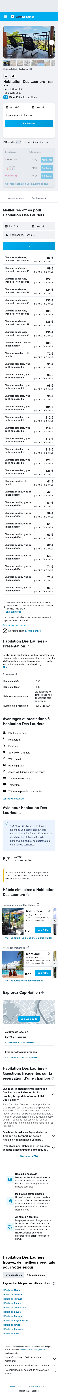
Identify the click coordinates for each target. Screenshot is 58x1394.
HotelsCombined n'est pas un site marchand (23, 1359)
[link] (29, 938)
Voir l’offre (43, 930)
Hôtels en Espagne (13, 1329)
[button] (5, 16)
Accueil (13, 1386)
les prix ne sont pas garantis (33, 1349)
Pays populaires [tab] (13, 1274)
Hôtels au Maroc (12, 1290)
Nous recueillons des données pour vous (27, 1365)
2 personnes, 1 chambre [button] (19, 115)
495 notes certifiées (26, 97)
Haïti (22, 1386)
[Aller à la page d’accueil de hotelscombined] (23, 16)
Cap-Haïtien (36, 1386)
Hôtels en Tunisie (12, 1294)
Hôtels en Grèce (11, 1324)
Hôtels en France (12, 1303)
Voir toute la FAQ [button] (29, 1156)
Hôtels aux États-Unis (14, 1307)
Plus (5, 667)
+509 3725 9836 (12, 92)
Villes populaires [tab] (36, 1274)
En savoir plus (13, 611)
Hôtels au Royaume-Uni (15, 1320)
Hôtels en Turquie (12, 1298)
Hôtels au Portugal (13, 1316)
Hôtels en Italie (11, 1333)
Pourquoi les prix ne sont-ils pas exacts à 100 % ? (27, 1371)
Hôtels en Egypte (12, 1311)
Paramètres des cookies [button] (14, 625)
